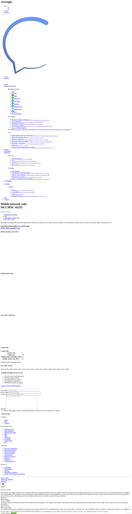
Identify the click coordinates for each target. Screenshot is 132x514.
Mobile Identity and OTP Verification (34, 135)
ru (8, 7)
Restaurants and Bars (10, 450)
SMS (15, 93)
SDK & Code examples (30, 175)
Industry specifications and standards (30, 179)
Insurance (7, 458)
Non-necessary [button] (5, 506)
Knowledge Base (21, 159)
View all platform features (18, 128)
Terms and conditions (7, 479)
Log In (6, 11)
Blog (5, 198)
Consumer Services (9, 461)
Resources (7, 152)
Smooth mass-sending (32, 126)
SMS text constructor (29, 139)
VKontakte (17, 101)
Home (6, 84)
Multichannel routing (26, 124)
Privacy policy (5, 478)
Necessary (6, 499)
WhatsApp (17, 98)
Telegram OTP (18, 106)
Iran (5, 216)
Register (6, 12)
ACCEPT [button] (13, 513)
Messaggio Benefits (28, 196)
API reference (15, 171)
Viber (15, 96)
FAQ (23, 160)
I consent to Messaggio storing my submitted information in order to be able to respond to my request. (31, 410)
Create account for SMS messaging (11, 386)
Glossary (26, 162)
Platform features (9, 429)
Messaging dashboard (30, 120)
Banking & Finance (9, 456)
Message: (3, 409)
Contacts (17, 194)
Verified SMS (18, 109)
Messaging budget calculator (31, 141)
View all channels (16, 113)
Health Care (7, 459)
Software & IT (8, 455)
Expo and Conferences (10, 448)
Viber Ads (19, 145)
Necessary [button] (4, 497)
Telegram (16, 104)
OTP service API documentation (30, 173)
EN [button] (5, 6)
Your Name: (4, 390)
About (22, 190)
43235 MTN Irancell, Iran (11, 218)
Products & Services (10, 86)
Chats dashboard (27, 122)
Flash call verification (27, 137)
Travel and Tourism (9, 451)
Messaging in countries (27, 143)
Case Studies (8, 181)
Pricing (6, 149)
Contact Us (4, 481)
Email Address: (5, 392)
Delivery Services (9, 453)
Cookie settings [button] (5, 513)
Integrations (7, 151)
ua (8, 9)
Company (7, 184)
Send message (5, 414)
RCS (15, 112)
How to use (22, 165)
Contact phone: (5, 394)
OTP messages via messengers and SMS (32, 147)
